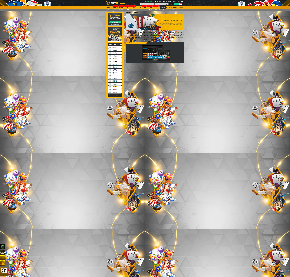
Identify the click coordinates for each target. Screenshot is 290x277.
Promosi (181, 7)
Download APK (149, 1)
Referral (175, 7)
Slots (127, 7)
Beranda (109, 7)
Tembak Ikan (169, 7)
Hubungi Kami (167, 1)
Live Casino (157, 7)
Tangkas (163, 7)
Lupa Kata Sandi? (176, 1)
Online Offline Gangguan (115, 94)
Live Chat (158, 1)
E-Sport (121, 7)
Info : (108, 10)
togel (151, 7)
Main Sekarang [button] (155, 57)
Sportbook (115, 7)
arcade (139, 7)
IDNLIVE (133, 7)
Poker (145, 7)
